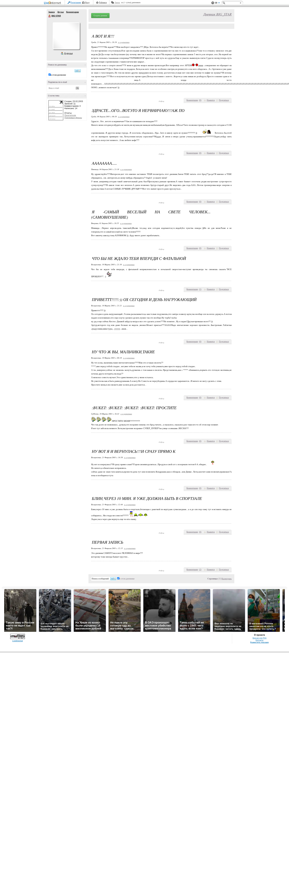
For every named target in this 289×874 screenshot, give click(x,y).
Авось (117, 2)
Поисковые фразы (73, 118)
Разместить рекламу (259, 642)
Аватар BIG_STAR (66, 35)
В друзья (68, 53)
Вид (217, 3)
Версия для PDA (259, 638)
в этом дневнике (58, 75)
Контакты (259, 640)
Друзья (60, 12)
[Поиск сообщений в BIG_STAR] (78, 70)
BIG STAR (49, 16)
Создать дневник (100, 16)
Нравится (211, 100)
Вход (87, 2)
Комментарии (72, 12)
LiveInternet (53, 3)
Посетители (70, 115)
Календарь (227, 578)
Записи (51, 12)
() (200, 100)
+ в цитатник (123, 42)
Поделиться (224, 100)
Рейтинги (103, 2)
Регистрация (76, 2)
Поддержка (212, 3)
